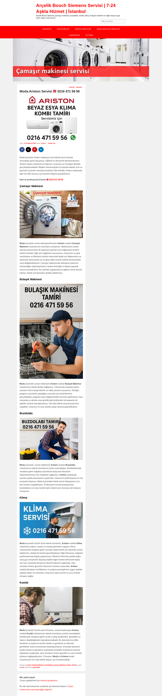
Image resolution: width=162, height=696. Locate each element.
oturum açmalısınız (48, 680)
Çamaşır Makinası (59, 665)
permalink (36, 667)
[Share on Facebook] (22, 149)
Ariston (29, 665)
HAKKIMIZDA (74, 35)
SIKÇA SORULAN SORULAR (108, 29)
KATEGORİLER (63, 29)
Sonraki (79, 87)
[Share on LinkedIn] (41, 149)
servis (43, 143)
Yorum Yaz (51, 143)
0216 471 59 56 (56, 180)
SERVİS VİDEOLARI (83, 29)
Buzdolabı (48, 665)
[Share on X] (28, 149)
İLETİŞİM (89, 35)
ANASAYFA (46, 29)
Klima (69, 665)
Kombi (74, 665)
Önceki (70, 87)
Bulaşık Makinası (38, 665)
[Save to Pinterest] (34, 149)
